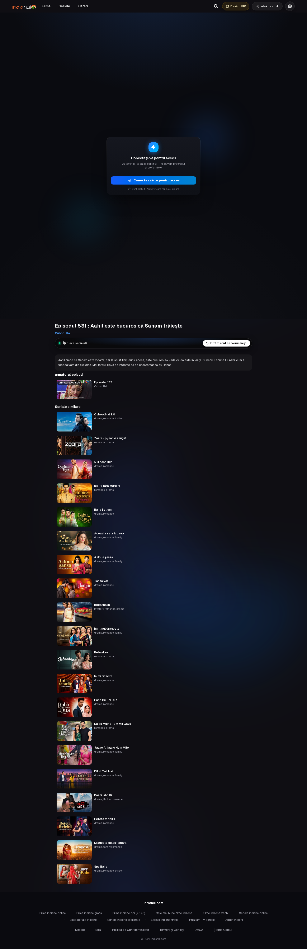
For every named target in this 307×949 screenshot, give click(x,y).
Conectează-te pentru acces (157, 180)
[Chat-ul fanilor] (290, 6)
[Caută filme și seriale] (216, 6)
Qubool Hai (63, 333)
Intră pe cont (269, 6)
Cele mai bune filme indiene (174, 913)
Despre (80, 930)
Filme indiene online (52, 913)
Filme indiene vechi (215, 913)
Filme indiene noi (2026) (129, 913)
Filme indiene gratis (89, 913)
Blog (98, 930)
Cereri (83, 6)
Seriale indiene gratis (165, 920)
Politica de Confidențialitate (130, 930)
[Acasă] (24, 6)
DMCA (199, 930)
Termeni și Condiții (172, 930)
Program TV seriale (202, 920)
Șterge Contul (223, 930)
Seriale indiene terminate (123, 920)
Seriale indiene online (253, 913)
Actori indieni (234, 920)
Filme (46, 6)
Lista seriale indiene (83, 920)
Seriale (64, 6)
